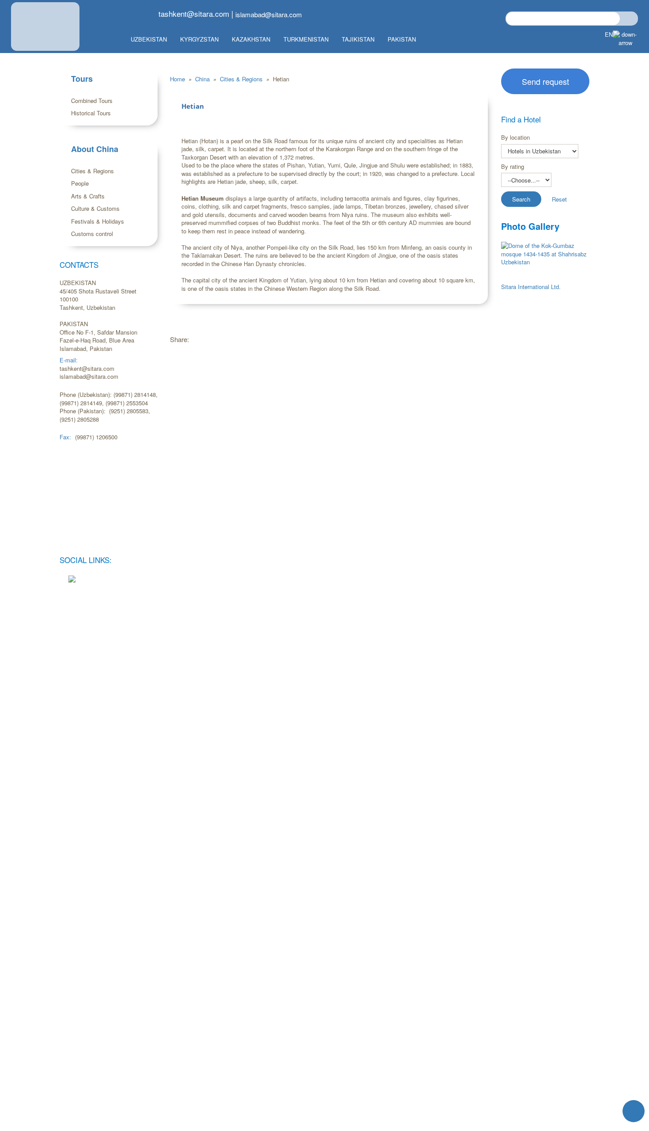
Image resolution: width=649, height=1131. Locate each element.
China (203, 79)
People (80, 183)
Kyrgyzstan (199, 39)
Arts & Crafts (88, 196)
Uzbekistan (149, 39)
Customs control (92, 233)
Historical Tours (91, 113)
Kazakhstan (251, 39)
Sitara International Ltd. (531, 286)
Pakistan (402, 39)
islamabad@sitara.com (268, 14)
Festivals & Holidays (97, 221)
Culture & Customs (95, 208)
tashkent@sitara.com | (195, 13)
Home (178, 79)
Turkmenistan (305, 39)
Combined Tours (92, 100)
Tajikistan (358, 39)
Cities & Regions (92, 171)
